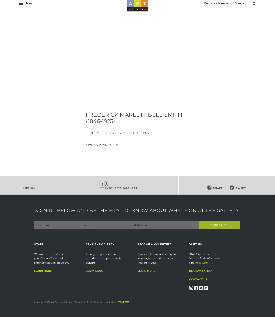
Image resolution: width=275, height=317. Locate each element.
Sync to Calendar (123, 188)
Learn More (43, 271)
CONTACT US (198, 279)
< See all (28, 188)
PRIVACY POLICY (200, 271)
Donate (239, 3)
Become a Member (216, 3)
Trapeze (123, 302)
